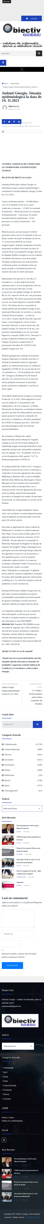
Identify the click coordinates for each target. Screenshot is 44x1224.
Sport (7, 785)
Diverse (8, 754)
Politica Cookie (8, 1117)
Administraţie (14, 83)
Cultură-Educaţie (12, 749)
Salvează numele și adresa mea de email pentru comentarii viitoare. (19, 955)
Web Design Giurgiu (32, 1217)
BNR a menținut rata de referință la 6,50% (20, 6)
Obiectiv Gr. (13, 106)
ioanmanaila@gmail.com (11, 1006)
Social (7, 780)
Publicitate (9, 775)
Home (6, 83)
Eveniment (9, 765)
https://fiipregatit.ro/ (31, 547)
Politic (8, 770)
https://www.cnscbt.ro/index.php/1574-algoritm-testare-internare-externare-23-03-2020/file (21, 537)
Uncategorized (11, 790)
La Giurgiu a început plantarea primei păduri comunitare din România (35, 694)
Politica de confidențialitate (12, 1121)
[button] (22, 69)
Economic (9, 760)
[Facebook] (3, 63)
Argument (19, 882)
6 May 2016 (26, 831)
